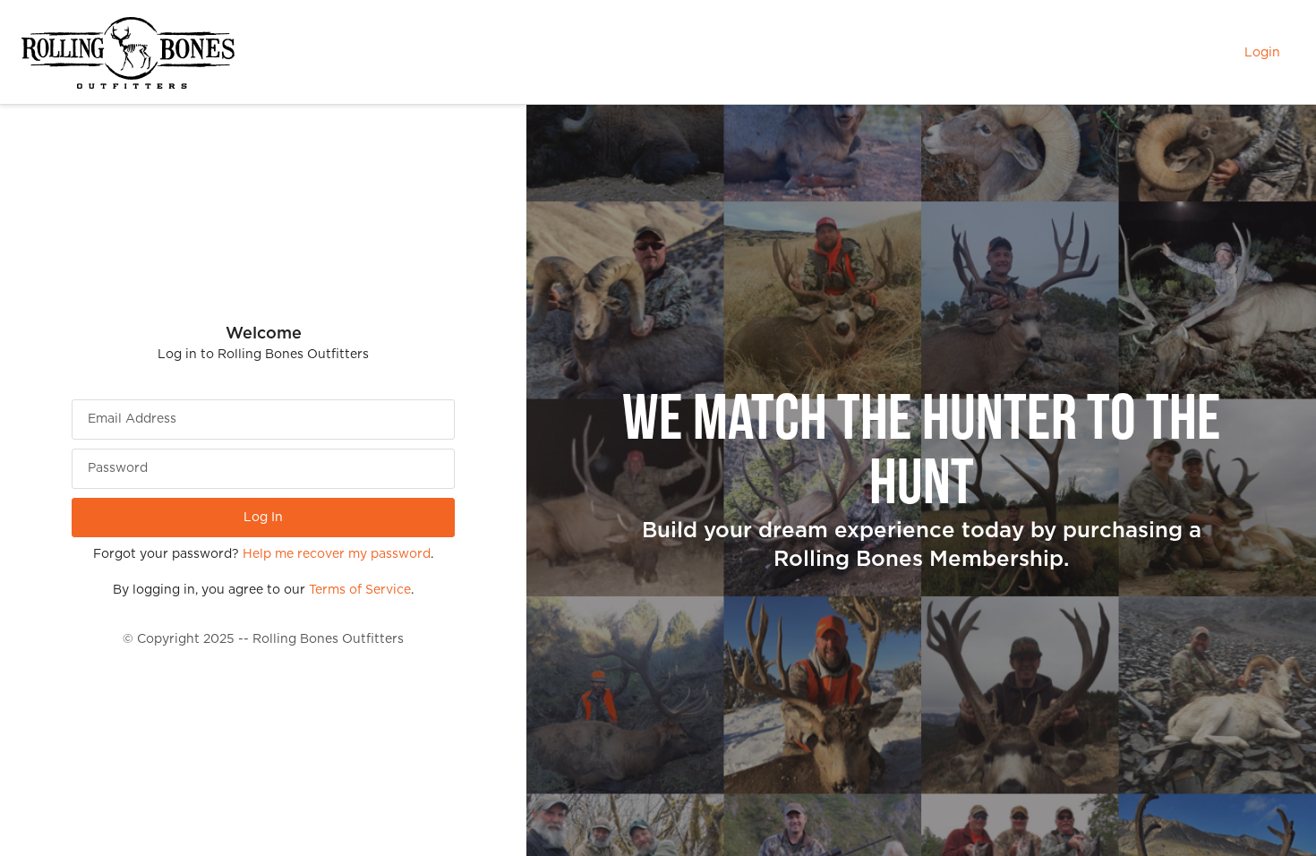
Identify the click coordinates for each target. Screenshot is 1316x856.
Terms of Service (360, 590)
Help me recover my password (337, 554)
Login (1262, 53)
